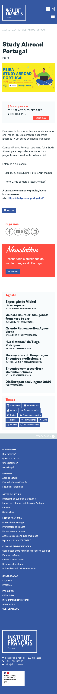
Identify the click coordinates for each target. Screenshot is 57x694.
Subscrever (12, 271)
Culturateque (10, 609)
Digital (13, 415)
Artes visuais (33, 405)
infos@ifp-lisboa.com (15, 664)
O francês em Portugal (13, 522)
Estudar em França (11, 555)
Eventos (16, 30)
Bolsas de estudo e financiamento (18, 568)
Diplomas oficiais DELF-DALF (16, 540)
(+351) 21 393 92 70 (14, 661)
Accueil (6, 30)
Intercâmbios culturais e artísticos (19, 498)
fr (48, 9)
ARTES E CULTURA (11, 494)
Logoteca (7, 580)
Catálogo (8, 595)
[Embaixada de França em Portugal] (13, 678)
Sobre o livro (8, 512)
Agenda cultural (10, 478)
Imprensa (7, 585)
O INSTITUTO (9, 449)
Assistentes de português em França (20, 536)
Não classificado (31, 425)
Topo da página (43, 436)
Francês (10, 210)
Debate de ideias (31, 410)
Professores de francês (13, 527)
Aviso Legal (8, 467)
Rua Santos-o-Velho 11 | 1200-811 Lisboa (23, 658)
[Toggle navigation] (52, 16)
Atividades (8, 604)
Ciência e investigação (13, 559)
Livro (45, 420)
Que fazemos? (9, 454)
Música (13, 425)
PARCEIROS (8, 591)
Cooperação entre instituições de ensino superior (26, 551)
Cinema (13, 410)
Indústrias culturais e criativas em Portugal (23, 503)
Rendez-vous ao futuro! (13, 531)
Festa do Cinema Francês (14, 482)
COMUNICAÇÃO (10, 576)
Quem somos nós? (11, 458)
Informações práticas (15, 600)
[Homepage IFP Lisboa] (19, 642)
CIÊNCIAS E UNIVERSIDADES (16, 546)
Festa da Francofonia (12, 486)
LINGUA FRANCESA (12, 518)
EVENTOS (7, 473)
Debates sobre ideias (12, 564)
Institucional (30, 420)
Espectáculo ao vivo (32, 415)
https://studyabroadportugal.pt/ (26, 198)
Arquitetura (15, 405)
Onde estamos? (10, 463)
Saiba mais (41, 118)
